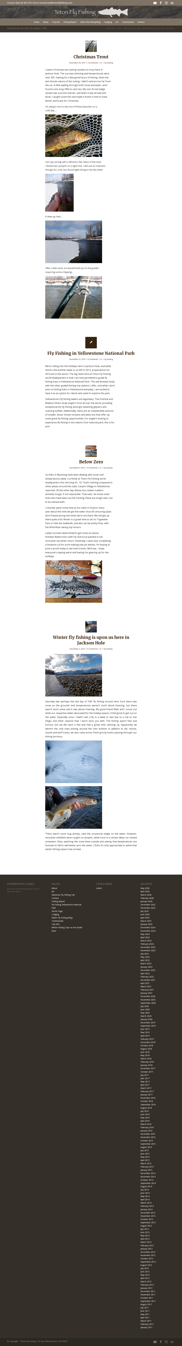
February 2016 (147, 1127)
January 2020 (146, 1019)
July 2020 (144, 1006)
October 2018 (146, 1045)
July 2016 (144, 1111)
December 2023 (147, 947)
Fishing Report (58, 901)
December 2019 (147, 1022)
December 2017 (147, 1068)
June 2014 (145, 1193)
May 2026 (145, 888)
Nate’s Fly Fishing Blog (62, 917)
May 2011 (145, 1314)
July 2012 (144, 1268)
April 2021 (145, 983)
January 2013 (146, 1248)
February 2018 (147, 1061)
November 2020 (147, 999)
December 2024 (147, 927)
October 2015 (146, 1140)
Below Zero (91, 461)
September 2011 (148, 1301)
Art (53, 891)
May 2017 (145, 1081)
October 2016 (146, 1101)
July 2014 (144, 1189)
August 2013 (146, 1225)
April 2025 (145, 917)
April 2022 (145, 973)
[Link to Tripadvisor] (172, 3)
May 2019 (145, 1032)
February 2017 (147, 1091)
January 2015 (146, 1170)
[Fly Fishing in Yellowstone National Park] (91, 342)
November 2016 (147, 1098)
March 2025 (145, 921)
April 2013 (145, 1238)
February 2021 (147, 989)
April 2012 (145, 1278)
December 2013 (147, 1212)
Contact (55, 898)
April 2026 (145, 891)
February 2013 (147, 1245)
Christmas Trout (91, 56)
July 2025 (144, 911)
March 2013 (145, 1242)
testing (110, 62)
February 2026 (147, 898)
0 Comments (93, 62)
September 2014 (148, 1183)
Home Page (57, 911)
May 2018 (145, 1055)
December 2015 (147, 1134)
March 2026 (145, 894)
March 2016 (145, 1124)
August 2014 (146, 1186)
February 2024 (147, 944)
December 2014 (147, 1173)
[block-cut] (91, 451)
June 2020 (145, 1009)
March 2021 (145, 986)
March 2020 (145, 1016)
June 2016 (145, 1114)
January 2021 (146, 993)
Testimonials (57, 921)
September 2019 (148, 1025)
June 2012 (145, 1271)
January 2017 (146, 1094)
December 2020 (147, 996)
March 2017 (145, 1088)
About (54, 888)
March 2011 (145, 1320)
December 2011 (147, 1291)
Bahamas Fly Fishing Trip (63, 894)
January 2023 (146, 967)
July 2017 (144, 1075)
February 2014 (147, 1206)
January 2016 (146, 1130)
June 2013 (145, 1232)
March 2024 (145, 940)
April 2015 (145, 1160)
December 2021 (147, 980)
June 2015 (145, 1153)
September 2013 (148, 1222)
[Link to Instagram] (166, 3)
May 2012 (145, 1274)
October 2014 (146, 1180)
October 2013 (146, 1219)
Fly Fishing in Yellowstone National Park (91, 353)
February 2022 (147, 976)
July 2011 (144, 1307)
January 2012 (146, 1288)
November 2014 (147, 1176)
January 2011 (146, 1327)
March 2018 (145, 1058)
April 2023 (145, 960)
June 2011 (145, 1311)
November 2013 (147, 1216)
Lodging (55, 914)
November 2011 (147, 1294)
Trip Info (55, 924)
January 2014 (146, 1209)
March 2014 (145, 1202)
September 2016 (148, 1104)
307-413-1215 (30, 2)
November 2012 (147, 1255)
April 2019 (145, 1035)
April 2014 (145, 1199)
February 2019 (147, 1039)
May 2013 (145, 1235)
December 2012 (147, 1252)
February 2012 (147, 1284)
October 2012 (146, 1258)
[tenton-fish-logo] (91, 12)
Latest (99, 888)
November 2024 (147, 930)
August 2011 (146, 1304)
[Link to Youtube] (155, 3)
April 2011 (145, 1317)
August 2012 (146, 1265)
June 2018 (145, 1052)
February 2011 (147, 1324)
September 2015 (148, 1144)
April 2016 (145, 1121)
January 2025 (146, 924)
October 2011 (146, 1297)
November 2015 (147, 1137)
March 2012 (145, 1281)
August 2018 (146, 1048)
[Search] (148, 22)
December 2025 (147, 904)
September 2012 (148, 1261)
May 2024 (145, 934)
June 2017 (145, 1078)
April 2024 (145, 937)
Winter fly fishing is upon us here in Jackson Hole (91, 640)
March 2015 (145, 1163)
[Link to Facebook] (161, 3)
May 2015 (145, 1157)
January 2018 (146, 1065)
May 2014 (145, 1196)
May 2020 (145, 1012)
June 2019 (145, 1029)
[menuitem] (36, 22)
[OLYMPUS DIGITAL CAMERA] (91, 46)
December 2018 (147, 1042)
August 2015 (146, 1147)
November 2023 (147, 950)
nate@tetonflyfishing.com (59, 2)
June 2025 (145, 914)
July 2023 (144, 953)
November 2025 (147, 908)
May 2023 (145, 957)
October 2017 (146, 1071)
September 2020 (148, 1003)
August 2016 (146, 1107)
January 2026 (146, 901)
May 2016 (145, 1117)
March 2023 (145, 963)
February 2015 (147, 1166)
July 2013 (144, 1229)
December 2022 (147, 970)
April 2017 (145, 1084)
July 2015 (144, 1150)
